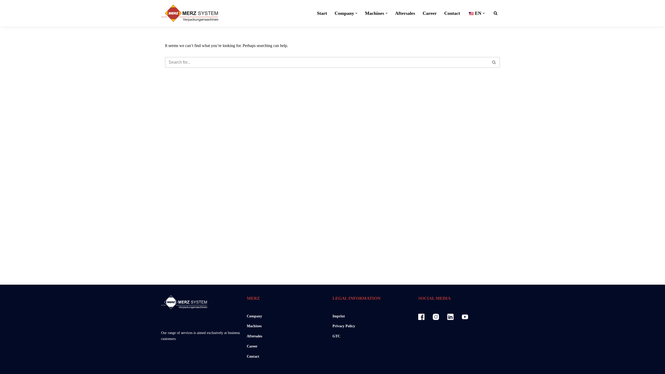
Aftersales (405, 13)
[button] (356, 13)
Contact (452, 13)
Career (430, 13)
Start (322, 13)
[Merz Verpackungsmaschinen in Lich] (189, 13)
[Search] (495, 13)
